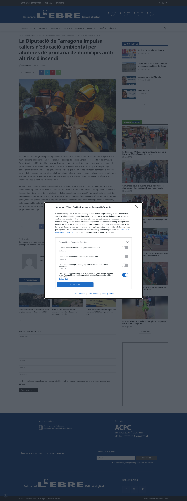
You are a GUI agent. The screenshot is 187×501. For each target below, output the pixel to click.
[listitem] (93, 242)
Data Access (93, 294)
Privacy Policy (107, 294)
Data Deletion (79, 294)
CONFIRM (75, 285)
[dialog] (93, 250)
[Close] (137, 207)
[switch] (125, 247)
